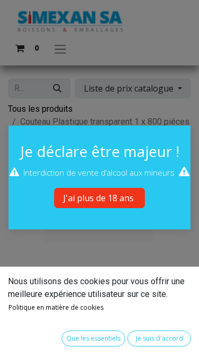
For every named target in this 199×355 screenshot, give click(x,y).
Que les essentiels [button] (93, 338)
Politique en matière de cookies (55, 307)
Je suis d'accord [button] (159, 338)
